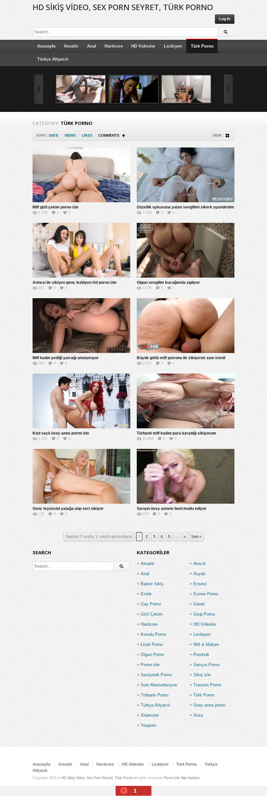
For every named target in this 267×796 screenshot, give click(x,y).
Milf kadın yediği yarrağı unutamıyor (66, 358)
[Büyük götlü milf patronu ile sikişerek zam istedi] (185, 326)
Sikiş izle (202, 674)
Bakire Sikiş (152, 583)
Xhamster (150, 715)
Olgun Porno (152, 654)
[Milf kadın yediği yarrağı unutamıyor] (81, 326)
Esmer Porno (205, 593)
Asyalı (199, 573)
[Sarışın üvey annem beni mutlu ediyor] (185, 476)
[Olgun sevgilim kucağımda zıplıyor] (185, 250)
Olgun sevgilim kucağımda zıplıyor (168, 282)
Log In (224, 19)
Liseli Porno (152, 644)
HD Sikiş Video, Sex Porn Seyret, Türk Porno (123, 7)
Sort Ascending (123, 135)
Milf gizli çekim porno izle (55, 207)
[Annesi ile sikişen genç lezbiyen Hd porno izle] (81, 250)
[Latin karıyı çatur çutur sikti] (186, 89)
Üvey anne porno (209, 705)
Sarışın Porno (206, 664)
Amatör (71, 46)
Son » (196, 536)
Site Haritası (190, 778)
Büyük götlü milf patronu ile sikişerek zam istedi (181, 358)
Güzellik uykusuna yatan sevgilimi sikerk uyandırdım (185, 207)
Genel (198, 604)
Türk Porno (202, 46)
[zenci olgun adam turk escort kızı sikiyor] (81, 89)
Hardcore (114, 46)
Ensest (200, 583)
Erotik (146, 593)
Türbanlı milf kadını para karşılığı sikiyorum (176, 433)
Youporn (148, 725)
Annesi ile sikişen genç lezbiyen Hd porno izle (75, 282)
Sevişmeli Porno (156, 674)
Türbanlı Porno (154, 695)
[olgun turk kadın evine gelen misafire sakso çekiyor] (133, 89)
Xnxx (198, 715)
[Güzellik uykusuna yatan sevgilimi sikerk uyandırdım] (185, 175)
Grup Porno (204, 614)
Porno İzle (172, 778)
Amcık (199, 563)
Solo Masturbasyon (159, 684)
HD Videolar (143, 46)
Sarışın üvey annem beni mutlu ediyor (171, 508)
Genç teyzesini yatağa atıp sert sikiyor (68, 508)
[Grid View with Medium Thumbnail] (227, 135)
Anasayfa (46, 46)
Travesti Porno (207, 684)
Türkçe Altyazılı (52, 59)
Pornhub (201, 654)
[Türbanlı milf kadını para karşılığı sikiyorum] (185, 401)
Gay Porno (151, 604)
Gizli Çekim (151, 614)
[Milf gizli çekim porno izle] (81, 175)
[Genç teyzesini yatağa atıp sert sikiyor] (81, 476)
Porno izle (150, 664)
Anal (91, 46)
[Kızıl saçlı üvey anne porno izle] (81, 401)
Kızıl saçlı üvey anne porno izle (61, 433)
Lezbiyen (173, 46)
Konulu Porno (153, 634)
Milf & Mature (206, 644)
